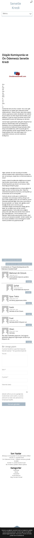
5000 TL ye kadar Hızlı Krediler (12, 260)
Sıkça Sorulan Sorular (16, 477)
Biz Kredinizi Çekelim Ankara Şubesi (16, 464)
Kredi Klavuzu (16, 475)
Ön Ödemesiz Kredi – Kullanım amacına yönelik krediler (16, 460)
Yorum (4, 354)
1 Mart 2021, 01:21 (13, 275)
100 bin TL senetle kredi (16, 457)
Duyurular (16, 470)
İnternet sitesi (6, 385)
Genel (16, 472)
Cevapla (29, 281)
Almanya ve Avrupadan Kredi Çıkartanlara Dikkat (16, 456)
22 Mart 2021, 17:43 (13, 320)
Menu (5, 13)
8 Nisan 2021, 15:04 (13, 331)
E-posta (5, 377)
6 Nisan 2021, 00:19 (18, 288)
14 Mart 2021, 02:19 (13, 298)
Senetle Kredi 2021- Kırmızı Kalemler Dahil (18, 264)
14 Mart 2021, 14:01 (13, 309)
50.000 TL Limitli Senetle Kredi (16, 463)
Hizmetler (16, 474)
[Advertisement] (17, 33)
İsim (4, 370)
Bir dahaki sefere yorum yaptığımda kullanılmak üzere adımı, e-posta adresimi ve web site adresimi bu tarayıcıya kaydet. (15, 396)
